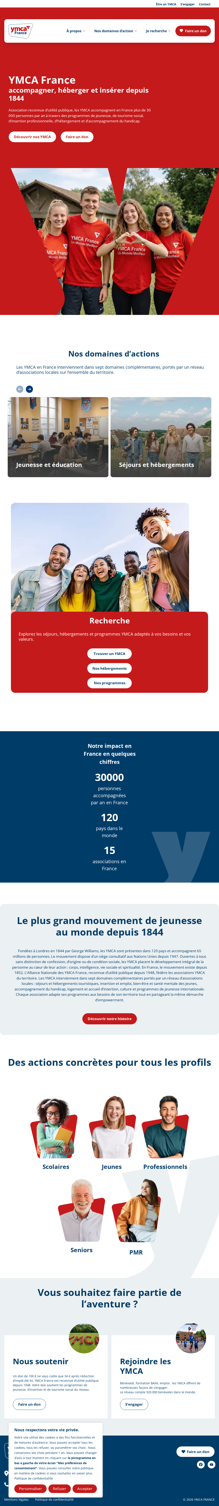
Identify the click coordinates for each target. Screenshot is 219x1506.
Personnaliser (30, 1488)
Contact (204, 4)
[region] (56, 1460)
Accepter (84, 1488)
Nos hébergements (109, 668)
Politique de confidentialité (33, 1478)
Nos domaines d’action (113, 31)
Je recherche (156, 31)
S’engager (188, 4)
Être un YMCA (166, 4)
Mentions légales (16, 1499)
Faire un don (196, 31)
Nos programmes (109, 682)
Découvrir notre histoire (110, 1018)
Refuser (59, 1488)
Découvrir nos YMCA (32, 136)
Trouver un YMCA (109, 653)
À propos (74, 31)
